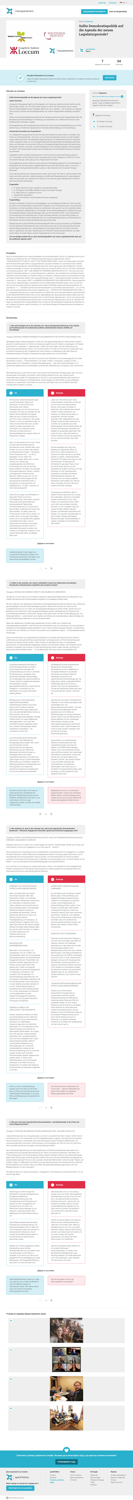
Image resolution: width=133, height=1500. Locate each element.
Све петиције (95, 1478)
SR (123, 3)
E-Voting (73, 1480)
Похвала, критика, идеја (57, 1481)
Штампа (53, 1478)
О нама (52, 1475)
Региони (93, 1485)
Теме (92, 1482)
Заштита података (118, 1478)
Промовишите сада (66, 1462)
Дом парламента (76, 1478)
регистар (102, 3)
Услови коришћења (118, 1475)
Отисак (113, 1480)
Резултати (109, 78)
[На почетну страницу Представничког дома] (19, 11)
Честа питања (75, 1475)
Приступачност (117, 1482)
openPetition (90, 49)
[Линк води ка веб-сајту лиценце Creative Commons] (7, 1498)
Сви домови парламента (94, 12)
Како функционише (118, 12)
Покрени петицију (97, 1480)
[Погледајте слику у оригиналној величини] (66, 1330)
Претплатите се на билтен (20, 1488)
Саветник (94, 1475)
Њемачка (89, 22)
